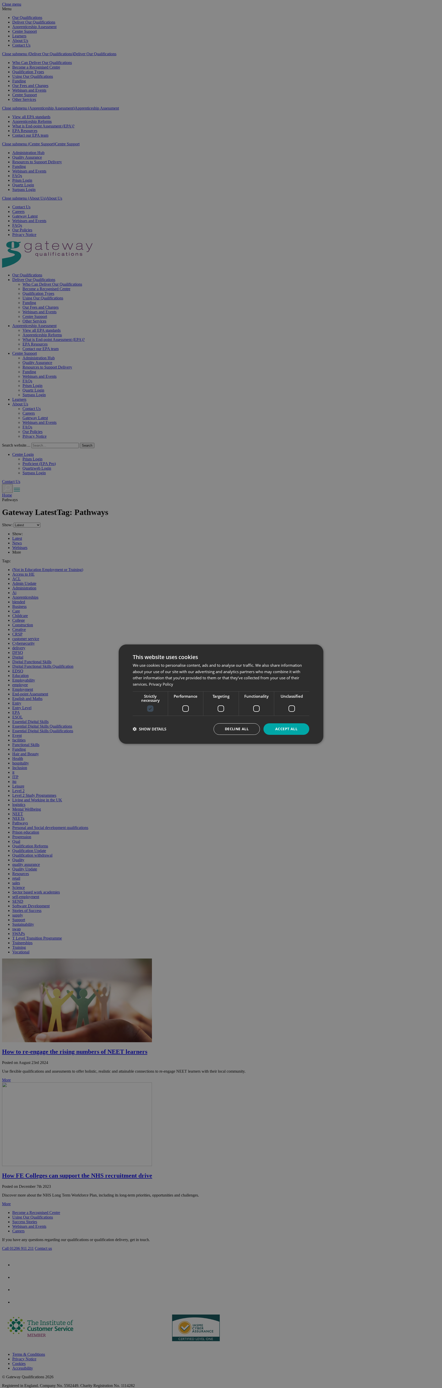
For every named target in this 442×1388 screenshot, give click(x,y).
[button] (149, 729)
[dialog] (221, 694)
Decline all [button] (237, 728)
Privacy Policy (161, 684)
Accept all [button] (286, 728)
